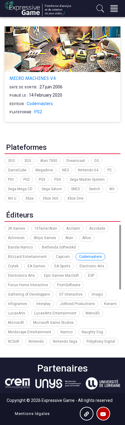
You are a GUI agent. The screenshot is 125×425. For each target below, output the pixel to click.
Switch (94, 189)
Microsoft (16, 322)
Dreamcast (75, 161)
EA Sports (62, 266)
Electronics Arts (21, 275)
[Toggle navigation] (114, 8)
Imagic (97, 294)
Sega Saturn (52, 189)
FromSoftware (68, 285)
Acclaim (73, 228)
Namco (66, 332)
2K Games (16, 228)
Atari (69, 238)
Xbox (29, 198)
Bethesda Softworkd (59, 247)
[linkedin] (86, 413)
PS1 (11, 179)
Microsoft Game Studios (53, 322)
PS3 (42, 179)
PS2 (38, 111)
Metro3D (93, 313)
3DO (11, 161)
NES (65, 170)
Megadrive (44, 170)
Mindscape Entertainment (29, 332)
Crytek (13, 266)
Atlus (86, 238)
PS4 (57, 179)
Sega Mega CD (20, 189)
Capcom (63, 257)
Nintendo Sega (65, 341)
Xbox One (75, 198)
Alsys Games (45, 238)
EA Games (36, 266)
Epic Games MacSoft (61, 275)
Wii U (12, 198)
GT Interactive (71, 294)
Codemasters (40, 103)
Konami (110, 304)
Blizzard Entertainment (27, 257)
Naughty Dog (92, 332)
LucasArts (16, 313)
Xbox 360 (50, 198)
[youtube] (103, 413)
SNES (75, 189)
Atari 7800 (48, 161)
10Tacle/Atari (45, 228)
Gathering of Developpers (29, 294)
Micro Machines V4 (32, 78)
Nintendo (36, 341)
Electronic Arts (91, 266)
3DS (27, 161)
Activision (16, 238)
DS (96, 161)
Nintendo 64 (88, 170)
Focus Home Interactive (28, 285)
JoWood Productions (77, 304)
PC (109, 170)
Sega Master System (87, 179)
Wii (111, 189)
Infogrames (17, 304)
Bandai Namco (20, 247)
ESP (91, 275)
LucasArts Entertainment (55, 313)
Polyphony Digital (100, 341)
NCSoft (13, 341)
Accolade (97, 228)
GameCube (17, 170)
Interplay (43, 304)
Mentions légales (32, 413)
